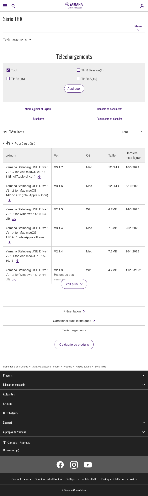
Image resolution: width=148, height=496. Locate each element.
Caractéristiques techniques (72, 320)
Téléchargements (15, 39)
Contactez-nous (21, 479)
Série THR (100, 366)
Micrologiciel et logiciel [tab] (38, 109)
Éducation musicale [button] (14, 384)
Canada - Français (19, 442)
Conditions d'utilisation (48, 479)
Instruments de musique (15, 366)
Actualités (9, 394)
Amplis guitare (83, 366)
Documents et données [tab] (109, 118)
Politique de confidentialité (82, 479)
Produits (67, 366)
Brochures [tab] (38, 118)
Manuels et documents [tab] (109, 109)
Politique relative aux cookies (119, 479)
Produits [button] (8, 375)
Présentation (72, 311)
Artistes (7, 403)
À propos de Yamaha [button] (14, 432)
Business (8, 450)
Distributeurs (10, 413)
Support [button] (7, 422)
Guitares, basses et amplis (46, 366)
